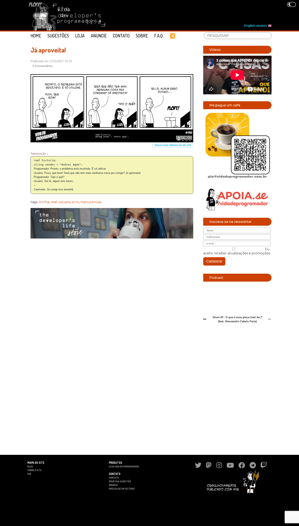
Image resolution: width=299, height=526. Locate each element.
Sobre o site (34, 470)
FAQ (29, 473)
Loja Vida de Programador (124, 466)
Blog (30, 466)
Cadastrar (214, 261)
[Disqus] (112, 294)
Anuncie (99, 35)
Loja (80, 35)
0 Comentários (42, 66)
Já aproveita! (48, 50)
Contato (121, 35)
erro (75, 202)
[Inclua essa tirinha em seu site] (173, 146)
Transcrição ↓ (39, 153)
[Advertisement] (197, 12)
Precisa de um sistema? (122, 488)
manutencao (90, 202)
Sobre (142, 35)
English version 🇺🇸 (258, 25)
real (54, 202)
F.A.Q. (159, 35)
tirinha (44, 202)
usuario (64, 202)
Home (36, 35)
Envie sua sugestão (120, 481)
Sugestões (58, 35)
